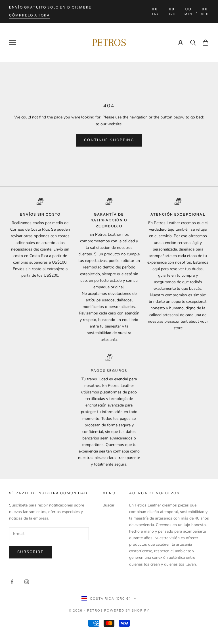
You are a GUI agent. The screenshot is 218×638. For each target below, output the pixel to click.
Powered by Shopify (126, 610)
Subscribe (30, 551)
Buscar (108, 505)
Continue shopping (109, 140)
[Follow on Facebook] (12, 582)
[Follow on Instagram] (27, 582)
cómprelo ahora (29, 15)
